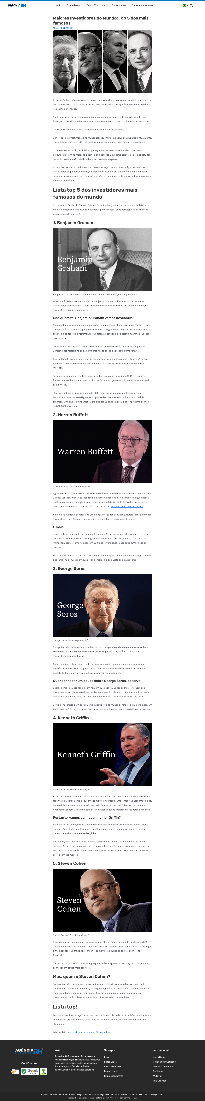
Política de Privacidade (164, 1061)
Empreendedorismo (142, 5)
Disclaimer (158, 1071)
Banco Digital (74, 5)
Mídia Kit (157, 1076)
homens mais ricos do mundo (127, 506)
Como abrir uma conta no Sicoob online (89, 1032)
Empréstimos (119, 5)
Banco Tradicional (96, 5)
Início (58, 5)
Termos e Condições (163, 1066)
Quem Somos (159, 1057)
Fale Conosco (159, 1080)
